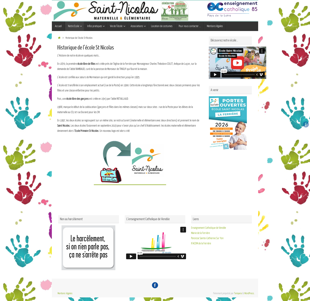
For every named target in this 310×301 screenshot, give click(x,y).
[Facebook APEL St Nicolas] (306, 124)
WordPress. (249, 293)
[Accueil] (59, 37)
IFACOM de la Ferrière (201, 243)
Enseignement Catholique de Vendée (208, 227)
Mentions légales (65, 293)
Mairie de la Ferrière (200, 233)
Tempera (238, 293)
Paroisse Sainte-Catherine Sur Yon (207, 238)
